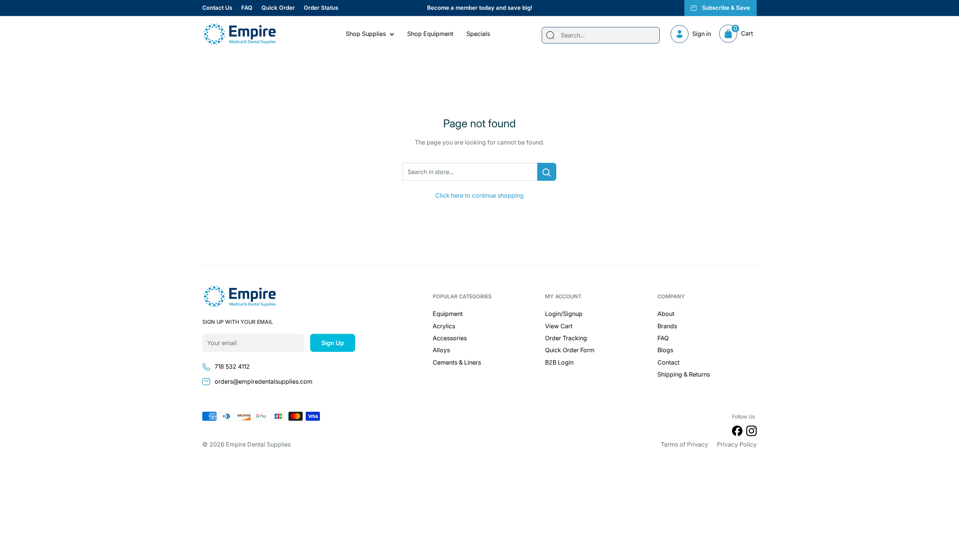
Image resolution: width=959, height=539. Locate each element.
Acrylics (444, 326)
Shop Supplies (366, 33)
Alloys (441, 350)
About (665, 313)
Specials (478, 33)
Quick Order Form (570, 350)
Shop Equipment (430, 33)
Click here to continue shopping (479, 195)
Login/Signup (564, 313)
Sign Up (332, 343)
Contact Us (217, 7)
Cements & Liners (457, 362)
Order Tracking (566, 338)
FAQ (246, 7)
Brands (667, 326)
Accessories (450, 338)
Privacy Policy (737, 444)
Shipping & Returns (683, 374)
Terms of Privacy (684, 444)
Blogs (665, 350)
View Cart (558, 326)
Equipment (448, 313)
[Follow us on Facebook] (737, 432)
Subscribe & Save (726, 7)
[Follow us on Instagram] (751, 432)
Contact (668, 362)
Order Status (321, 7)
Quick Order (278, 7)
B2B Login (559, 362)
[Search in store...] (546, 172)
